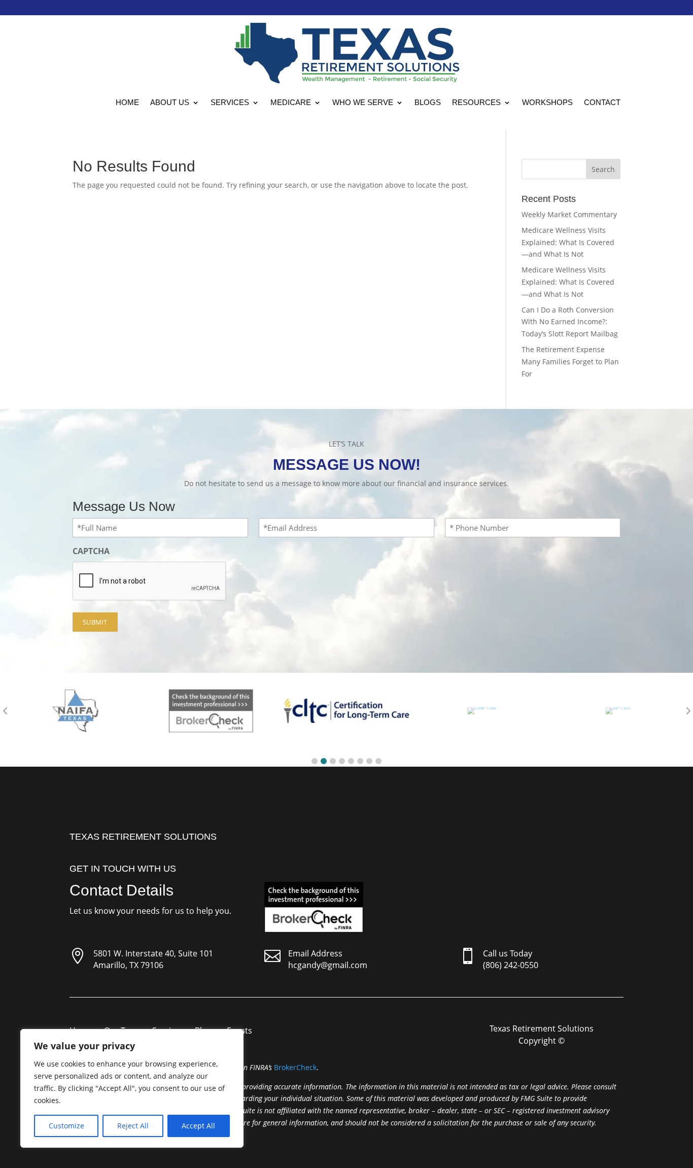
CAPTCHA (91, 551)
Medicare (290, 102)
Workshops (547, 102)
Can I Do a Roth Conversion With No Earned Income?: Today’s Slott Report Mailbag (570, 322)
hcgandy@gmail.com (327, 965)
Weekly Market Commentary (569, 214)
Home (127, 102)
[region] (132, 1088)
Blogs (427, 102)
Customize (66, 1125)
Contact (602, 102)
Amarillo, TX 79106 (128, 965)
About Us (169, 102)
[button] (314, 761)
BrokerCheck (295, 1067)
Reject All (133, 1125)
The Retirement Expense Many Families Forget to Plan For (570, 362)
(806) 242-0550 (510, 965)
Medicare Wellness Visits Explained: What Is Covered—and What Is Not (568, 242)
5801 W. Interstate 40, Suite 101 (153, 953)
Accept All (198, 1125)
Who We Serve (362, 102)
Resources (476, 102)
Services (230, 102)
